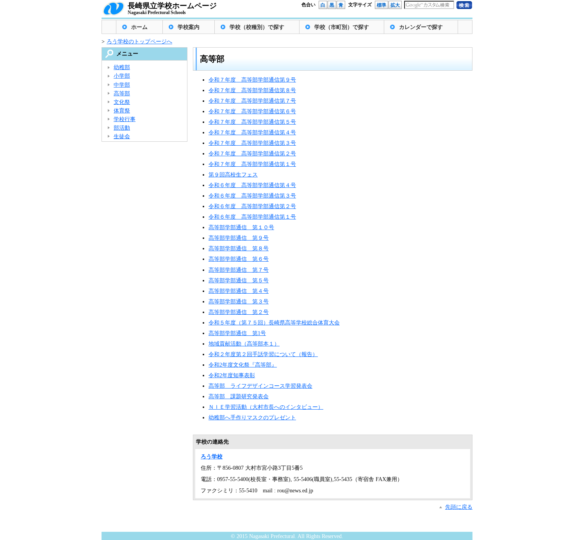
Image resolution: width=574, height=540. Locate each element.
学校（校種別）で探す (257, 27)
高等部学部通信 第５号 (239, 280)
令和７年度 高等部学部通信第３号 (252, 143)
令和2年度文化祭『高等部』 (243, 365)
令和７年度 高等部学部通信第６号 (252, 111)
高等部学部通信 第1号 (237, 333)
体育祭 (122, 111)
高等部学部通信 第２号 (239, 312)
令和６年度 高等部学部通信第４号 (252, 185)
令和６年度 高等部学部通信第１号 (252, 217)
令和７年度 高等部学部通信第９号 (252, 80)
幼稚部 (122, 67)
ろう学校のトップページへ (139, 42)
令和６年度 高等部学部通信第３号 (252, 196)
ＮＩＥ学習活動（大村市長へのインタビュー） (266, 407)
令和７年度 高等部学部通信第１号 (252, 164)
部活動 (122, 128)
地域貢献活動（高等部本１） (244, 344)
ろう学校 (212, 457)
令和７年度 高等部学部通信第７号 (252, 101)
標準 (381, 5)
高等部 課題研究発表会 (239, 396)
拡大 (395, 5)
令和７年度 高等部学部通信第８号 (252, 90)
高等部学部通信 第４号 (239, 291)
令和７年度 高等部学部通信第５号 (252, 122)
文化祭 (122, 102)
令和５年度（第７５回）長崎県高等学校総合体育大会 (274, 323)
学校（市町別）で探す (341, 27)
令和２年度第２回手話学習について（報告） (263, 354)
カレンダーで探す (421, 27)
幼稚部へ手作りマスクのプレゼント (252, 418)
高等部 (122, 93)
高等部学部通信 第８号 (239, 248)
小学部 (122, 76)
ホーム (139, 27)
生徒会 (122, 136)
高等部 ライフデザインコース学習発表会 (260, 386)
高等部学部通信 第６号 (239, 259)
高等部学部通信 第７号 (239, 270)
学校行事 (124, 119)
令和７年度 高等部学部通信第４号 (252, 132)
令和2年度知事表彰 (232, 375)
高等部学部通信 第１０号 (241, 227)
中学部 (122, 85)
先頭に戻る (458, 507)
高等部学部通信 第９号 (239, 238)
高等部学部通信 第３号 (239, 302)
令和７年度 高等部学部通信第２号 (252, 154)
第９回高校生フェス (233, 175)
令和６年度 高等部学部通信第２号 (252, 206)
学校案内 (189, 27)
